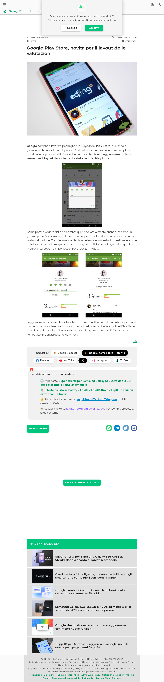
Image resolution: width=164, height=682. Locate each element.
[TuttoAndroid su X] (82, 360)
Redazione (36, 675)
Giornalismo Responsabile (65, 678)
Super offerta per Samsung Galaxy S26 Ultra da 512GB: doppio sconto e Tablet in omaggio (89, 558)
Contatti (116, 678)
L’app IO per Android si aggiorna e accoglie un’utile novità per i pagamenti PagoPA (92, 645)
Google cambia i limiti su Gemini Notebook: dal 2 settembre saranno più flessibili (90, 591)
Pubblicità (88, 678)
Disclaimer (50, 675)
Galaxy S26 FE (18, 11)
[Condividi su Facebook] (134, 428)
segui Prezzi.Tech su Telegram (97, 399)
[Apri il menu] (5, 4)
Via (135, 341)
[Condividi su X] (126, 428)
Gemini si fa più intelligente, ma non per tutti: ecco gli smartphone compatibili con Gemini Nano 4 (93, 575)
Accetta (94, 28)
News (33, 41)
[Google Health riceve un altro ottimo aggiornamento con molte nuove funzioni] (42, 626)
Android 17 (37, 11)
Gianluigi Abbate (39, 37)
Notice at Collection (113, 675)
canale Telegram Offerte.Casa (85, 408)
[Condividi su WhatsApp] (109, 428)
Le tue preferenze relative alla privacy (78, 675)
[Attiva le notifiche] (153, 4)
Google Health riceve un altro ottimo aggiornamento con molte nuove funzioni (93, 627)
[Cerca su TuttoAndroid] (159, 4)
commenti (130, 41)
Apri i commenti (38, 429)
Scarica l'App (102, 678)
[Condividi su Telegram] (117, 428)
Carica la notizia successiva (82, 483)
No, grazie (71, 28)
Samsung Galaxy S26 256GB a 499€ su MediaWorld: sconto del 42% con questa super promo (93, 608)
